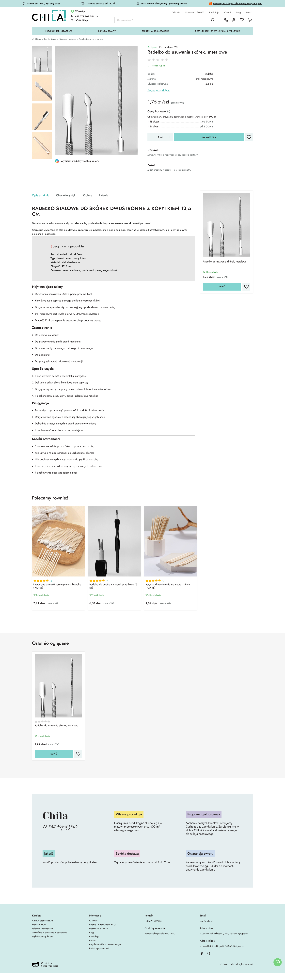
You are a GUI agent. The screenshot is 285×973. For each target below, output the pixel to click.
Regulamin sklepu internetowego (105, 944)
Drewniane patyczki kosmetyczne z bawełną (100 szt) (57, 586)
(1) (107, 580)
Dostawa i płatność (194, 12)
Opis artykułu (40, 195)
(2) (163, 580)
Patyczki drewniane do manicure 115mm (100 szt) (167, 586)
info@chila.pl (206, 921)
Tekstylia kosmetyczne (155, 31)
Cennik (227, 12)
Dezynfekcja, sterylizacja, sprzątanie (217, 31)
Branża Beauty (107, 31)
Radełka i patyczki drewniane (91, 39)
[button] (142, 618)
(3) (50, 580)
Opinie (87, 195)
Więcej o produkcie (158, 90)
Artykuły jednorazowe (58, 31)
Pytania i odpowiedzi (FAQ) (102, 924)
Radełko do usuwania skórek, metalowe (224, 261)
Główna (38, 39)
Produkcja (214, 12)
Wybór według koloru (42, 936)
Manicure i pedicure (67, 39)
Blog (238, 12)
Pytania (103, 195)
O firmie (176, 12)
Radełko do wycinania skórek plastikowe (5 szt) (113, 586)
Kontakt (249, 12)
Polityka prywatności (99, 948)
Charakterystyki (66, 195)
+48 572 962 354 (84, 16)
